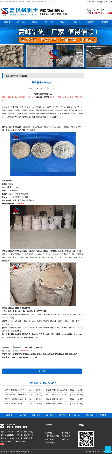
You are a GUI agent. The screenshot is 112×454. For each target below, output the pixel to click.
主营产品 (48, 425)
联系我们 (105, 22)
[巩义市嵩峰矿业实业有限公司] (34, 16)
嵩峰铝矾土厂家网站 (43, 97)
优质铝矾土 (22, 130)
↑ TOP (108, 449)
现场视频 (91, 22)
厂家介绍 (63, 22)
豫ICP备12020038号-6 (102, 452)
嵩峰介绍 (62, 415)
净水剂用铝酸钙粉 (52, 436)
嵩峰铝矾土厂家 (8, 348)
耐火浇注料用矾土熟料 (55, 399)
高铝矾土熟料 (50, 443)
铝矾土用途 (49, 22)
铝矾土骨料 (49, 440)
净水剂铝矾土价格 (9, 200)
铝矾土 (45, 354)
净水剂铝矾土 (7, 181)
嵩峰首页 (7, 22)
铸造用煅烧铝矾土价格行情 (15, 399)
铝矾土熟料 (21, 22)
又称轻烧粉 (53, 251)
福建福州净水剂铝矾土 (21, 354)
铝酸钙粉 (35, 22)
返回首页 (42, 371)
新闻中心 (77, 22)
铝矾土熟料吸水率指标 (14, 404)
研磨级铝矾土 (36, 354)
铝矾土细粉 (73, 354)
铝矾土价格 (63, 354)
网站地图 (100, 2)
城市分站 (109, 2)
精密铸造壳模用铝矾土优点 (56, 404)
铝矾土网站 (90, 2)
